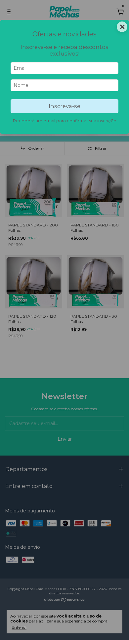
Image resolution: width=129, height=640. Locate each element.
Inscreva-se (64, 106)
